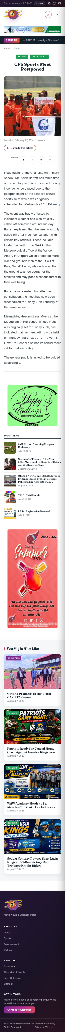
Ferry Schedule (12, 978)
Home (7, 48)
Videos (8, 950)
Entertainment (11, 944)
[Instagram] (54, 3)
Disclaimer (40, 1023)
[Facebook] (49, 3)
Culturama (9, 966)
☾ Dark (39, 3)
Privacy (51, 1023)
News (7, 932)
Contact (8, 983)
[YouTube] (59, 3)
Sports (17, 48)
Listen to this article (20, 148)
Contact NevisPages (19, 1009)
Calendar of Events (14, 972)
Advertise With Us (44, 1027)
